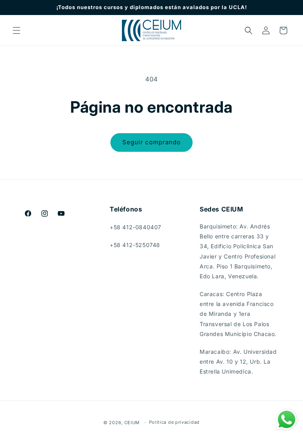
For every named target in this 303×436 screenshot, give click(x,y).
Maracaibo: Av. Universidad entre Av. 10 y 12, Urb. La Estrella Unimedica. (238, 361)
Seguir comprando (151, 142)
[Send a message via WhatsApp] (286, 419)
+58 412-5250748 (135, 245)
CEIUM (132, 422)
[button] (16, 30)
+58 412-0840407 (135, 227)
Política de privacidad (174, 422)
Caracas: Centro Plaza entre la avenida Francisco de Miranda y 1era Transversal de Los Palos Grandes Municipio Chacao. (238, 314)
